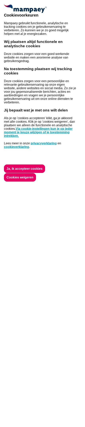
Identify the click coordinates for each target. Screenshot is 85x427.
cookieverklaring (16, 147)
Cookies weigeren (20, 177)
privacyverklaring (44, 143)
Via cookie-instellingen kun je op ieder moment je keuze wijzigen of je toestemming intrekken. (38, 132)
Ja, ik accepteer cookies (24, 168)
